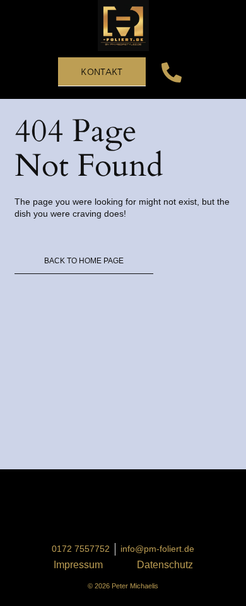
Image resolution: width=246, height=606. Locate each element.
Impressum (78, 564)
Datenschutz (165, 564)
